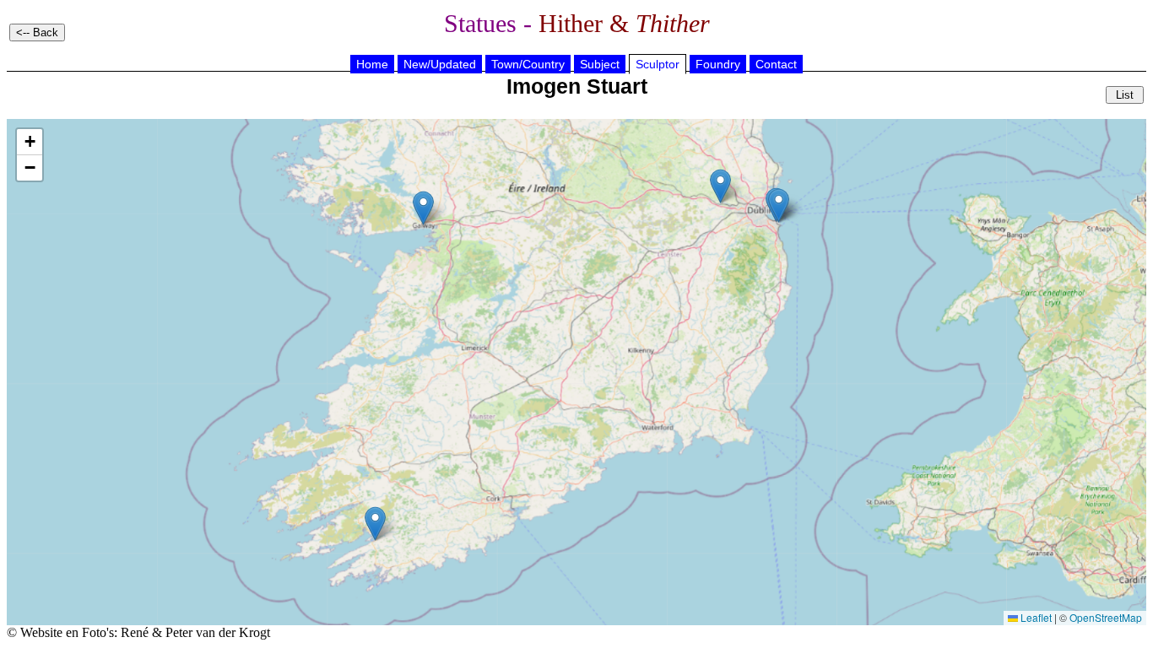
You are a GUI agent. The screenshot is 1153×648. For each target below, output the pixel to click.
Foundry (718, 64)
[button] (375, 523)
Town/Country (528, 64)
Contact (776, 64)
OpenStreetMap (1105, 617)
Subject (600, 64)
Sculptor (657, 64)
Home (372, 64)
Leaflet (1035, 617)
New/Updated (439, 64)
